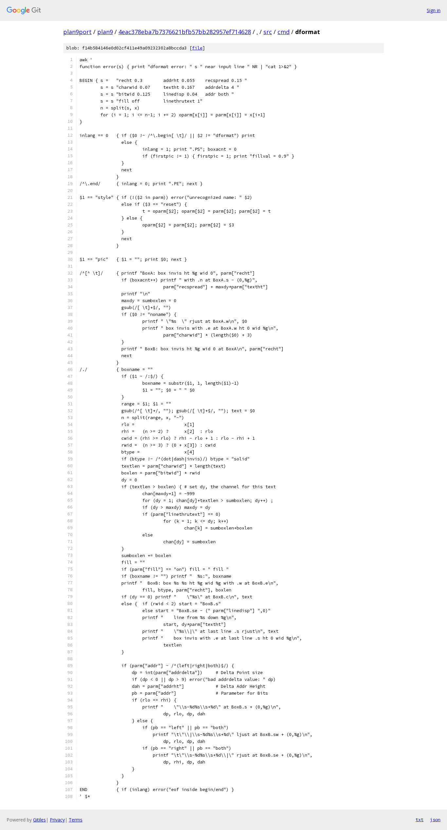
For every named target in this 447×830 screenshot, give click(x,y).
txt (419, 819)
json (435, 819)
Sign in (433, 10)
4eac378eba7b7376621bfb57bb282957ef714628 (184, 32)
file (197, 48)
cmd (283, 32)
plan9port (77, 32)
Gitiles (39, 820)
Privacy (57, 820)
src (267, 32)
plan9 (105, 32)
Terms (75, 820)
